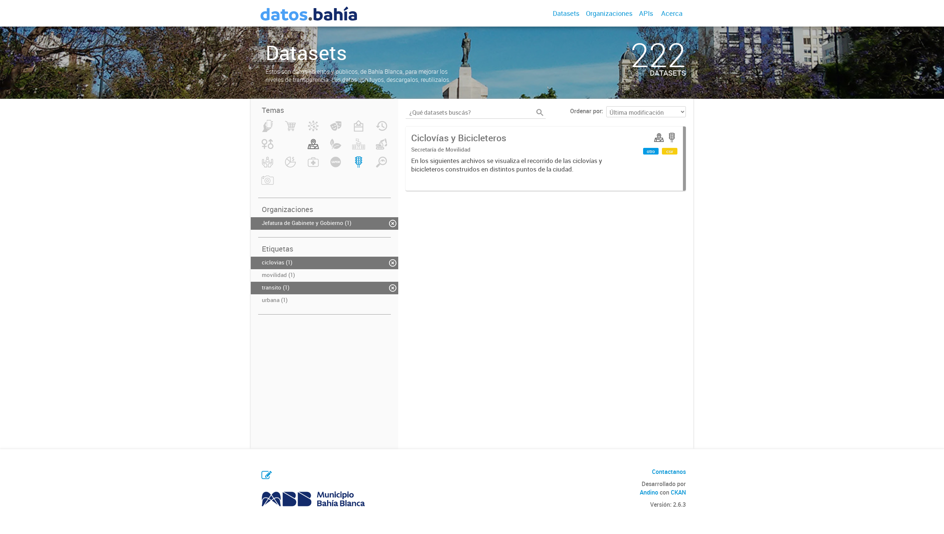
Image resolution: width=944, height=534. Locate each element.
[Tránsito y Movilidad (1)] (358, 166)
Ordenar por (585, 111)
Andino (649, 492)
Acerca (672, 13)
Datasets (566, 13)
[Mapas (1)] (313, 148)
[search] (540, 112)
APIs (646, 13)
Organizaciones (609, 13)
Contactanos (669, 472)
